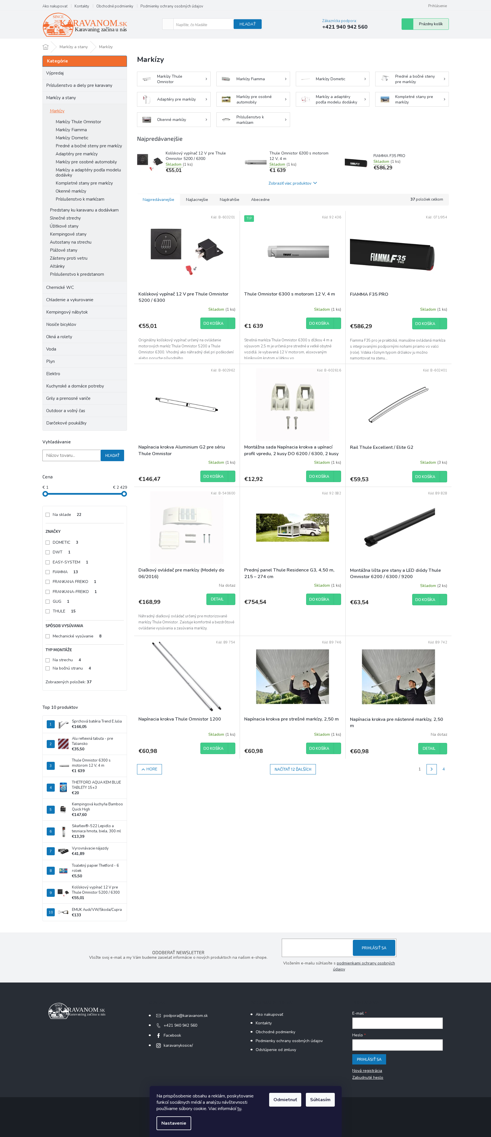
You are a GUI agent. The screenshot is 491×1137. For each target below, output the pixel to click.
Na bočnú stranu (72, 668)
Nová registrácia (367, 1070)
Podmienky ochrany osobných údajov (171, 6)
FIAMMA (65, 572)
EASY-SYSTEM (70, 562)
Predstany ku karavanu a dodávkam (84, 210)
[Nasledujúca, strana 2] (432, 769)
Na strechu (67, 660)
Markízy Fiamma (71, 130)
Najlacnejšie (197, 199)
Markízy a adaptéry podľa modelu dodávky (88, 172)
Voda (51, 349)
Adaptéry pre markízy (77, 154)
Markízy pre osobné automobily (86, 162)
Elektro (53, 374)
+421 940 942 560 (180, 1025)
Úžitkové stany (64, 226)
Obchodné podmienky (114, 6)
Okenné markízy (71, 191)
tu (239, 1108)
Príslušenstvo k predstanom (77, 274)
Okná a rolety (59, 337)
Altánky (57, 266)
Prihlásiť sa (374, 947)
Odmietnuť (285, 1100)
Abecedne (260, 199)
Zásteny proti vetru (68, 258)
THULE (64, 611)
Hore (151, 769)
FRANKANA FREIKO (74, 581)
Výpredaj (55, 73)
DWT (62, 552)
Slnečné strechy (65, 218)
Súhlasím (320, 1100)
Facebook (172, 1035)
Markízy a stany (61, 98)
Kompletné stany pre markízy (84, 183)
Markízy (57, 111)
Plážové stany (63, 250)
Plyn (50, 361)
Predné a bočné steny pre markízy (89, 146)
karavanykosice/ (178, 1045)
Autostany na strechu (70, 242)
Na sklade (67, 514)
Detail (217, 599)
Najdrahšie (229, 199)
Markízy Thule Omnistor (78, 122)
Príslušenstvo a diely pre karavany (79, 85)
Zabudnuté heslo (367, 1077)
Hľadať (248, 24)
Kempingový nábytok (67, 312)
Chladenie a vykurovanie (69, 300)
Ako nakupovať (54, 6)
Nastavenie (173, 1123)
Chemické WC (60, 287)
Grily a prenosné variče (68, 398)
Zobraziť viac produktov (290, 183)
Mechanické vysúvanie (77, 636)
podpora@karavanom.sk (186, 1015)
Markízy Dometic (72, 138)
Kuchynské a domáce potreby (75, 386)
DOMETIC (65, 542)
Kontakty (82, 6)
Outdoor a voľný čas (65, 411)
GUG (61, 601)
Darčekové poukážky (66, 423)
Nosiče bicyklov (61, 324)
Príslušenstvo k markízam (80, 199)
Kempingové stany (68, 234)
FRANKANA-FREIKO (75, 591)
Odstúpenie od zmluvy (276, 1049)
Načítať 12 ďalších (293, 769)
